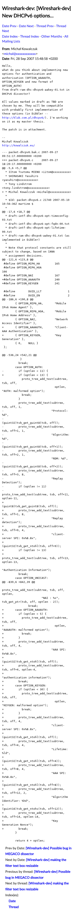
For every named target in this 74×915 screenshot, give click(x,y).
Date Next (26, 26)
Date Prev (9, 26)
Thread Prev (45, 26)
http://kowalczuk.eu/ (18, 145)
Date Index (10, 36)
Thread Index (29, 36)
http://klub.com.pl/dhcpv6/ (23, 117)
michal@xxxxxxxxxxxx (20, 54)
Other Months (51, 36)
